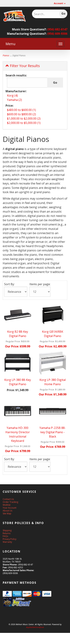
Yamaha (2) (14, 100)
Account (59, 3)
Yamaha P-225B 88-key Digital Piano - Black (52, 432)
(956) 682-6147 (57, 29)
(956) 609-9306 (57, 34)
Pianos (6, 55)
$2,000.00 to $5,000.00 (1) (24, 123)
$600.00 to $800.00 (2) (21, 114)
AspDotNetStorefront (35, 627)
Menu (10, 43)
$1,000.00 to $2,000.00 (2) (24, 118)
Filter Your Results (24, 65)
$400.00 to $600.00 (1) (21, 110)
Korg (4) (12, 95)
